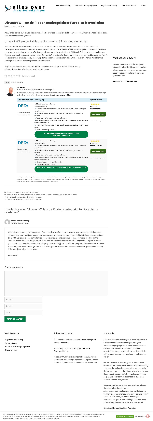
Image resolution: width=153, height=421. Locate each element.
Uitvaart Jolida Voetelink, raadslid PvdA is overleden (24, 199)
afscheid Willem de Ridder (15, 195)
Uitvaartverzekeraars (129, 5)
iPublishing (58, 359)
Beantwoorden (13, 255)
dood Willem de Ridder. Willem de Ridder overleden (42, 195)
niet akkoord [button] (139, 416)
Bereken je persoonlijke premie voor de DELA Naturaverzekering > (61, 134)
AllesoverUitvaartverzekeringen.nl (44, 90)
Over (7, 82)
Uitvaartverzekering (63, 5)
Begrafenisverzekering (109, 5)
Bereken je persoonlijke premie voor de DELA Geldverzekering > (61, 169)
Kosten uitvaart (10, 343)
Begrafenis (17, 192)
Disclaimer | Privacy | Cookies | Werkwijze (119, 408)
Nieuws (143, 5)
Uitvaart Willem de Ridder (68, 195)
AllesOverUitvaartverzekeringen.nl (18, 69)
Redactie (21, 87)
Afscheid (10, 192)
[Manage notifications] (148, 416)
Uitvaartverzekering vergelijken (86, 5)
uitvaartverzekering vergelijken (60, 95)
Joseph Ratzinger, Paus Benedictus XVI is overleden (24, 197)
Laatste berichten (17, 82)
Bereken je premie (99, 121)
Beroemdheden (27, 192)
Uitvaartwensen (10, 350)
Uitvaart (36, 192)
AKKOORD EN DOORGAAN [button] (125, 416)
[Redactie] (10, 95)
